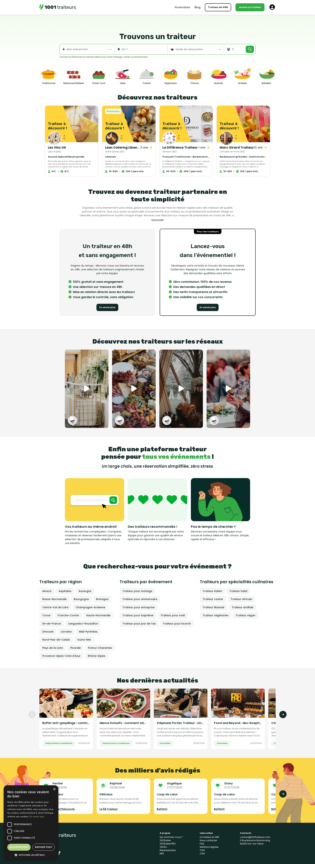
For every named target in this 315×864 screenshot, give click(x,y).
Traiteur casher (213, 599)
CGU (202, 853)
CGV (202, 850)
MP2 (162, 853)
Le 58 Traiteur (109, 809)
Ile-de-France (51, 623)
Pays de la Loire (52, 648)
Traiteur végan (245, 615)
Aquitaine (65, 591)
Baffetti (162, 809)
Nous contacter (208, 840)
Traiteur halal (238, 591)
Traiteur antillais (242, 607)
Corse (46, 615)
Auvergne (85, 591)
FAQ (202, 843)
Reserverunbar (168, 850)
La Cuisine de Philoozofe (58, 809)
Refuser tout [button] (43, 847)
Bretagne (102, 599)
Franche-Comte (68, 615)
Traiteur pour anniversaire (139, 599)
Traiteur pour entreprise (138, 607)
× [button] (54, 789)
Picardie (75, 648)
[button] (31, 855)
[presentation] (32, 714)
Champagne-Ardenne (90, 607)
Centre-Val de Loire (55, 607)
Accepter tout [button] (19, 847)
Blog (198, 7)
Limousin (48, 631)
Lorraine (66, 631)
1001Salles (165, 840)
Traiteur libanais (213, 607)
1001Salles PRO (168, 843)
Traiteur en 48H (218, 7)
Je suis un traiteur (250, 7)
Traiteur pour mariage (137, 591)
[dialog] (31, 822)
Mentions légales (209, 846)
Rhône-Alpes (96, 656)
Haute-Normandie (98, 615)
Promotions (182, 7)
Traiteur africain (241, 599)
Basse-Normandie (54, 599)
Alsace (46, 591)
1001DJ (163, 846)
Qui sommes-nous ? (171, 837)
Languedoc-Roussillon (83, 623)
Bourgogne (81, 599)
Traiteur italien (212, 591)
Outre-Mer (84, 639)
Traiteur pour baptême (137, 615)
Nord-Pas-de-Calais (56, 639)
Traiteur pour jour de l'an (139, 623)
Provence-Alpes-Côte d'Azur (61, 656)
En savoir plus (107, 307)
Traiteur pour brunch (177, 623)
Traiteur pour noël (173, 615)
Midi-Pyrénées (88, 631)
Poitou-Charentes (100, 648)
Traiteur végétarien (215, 615)
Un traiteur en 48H (209, 837)
